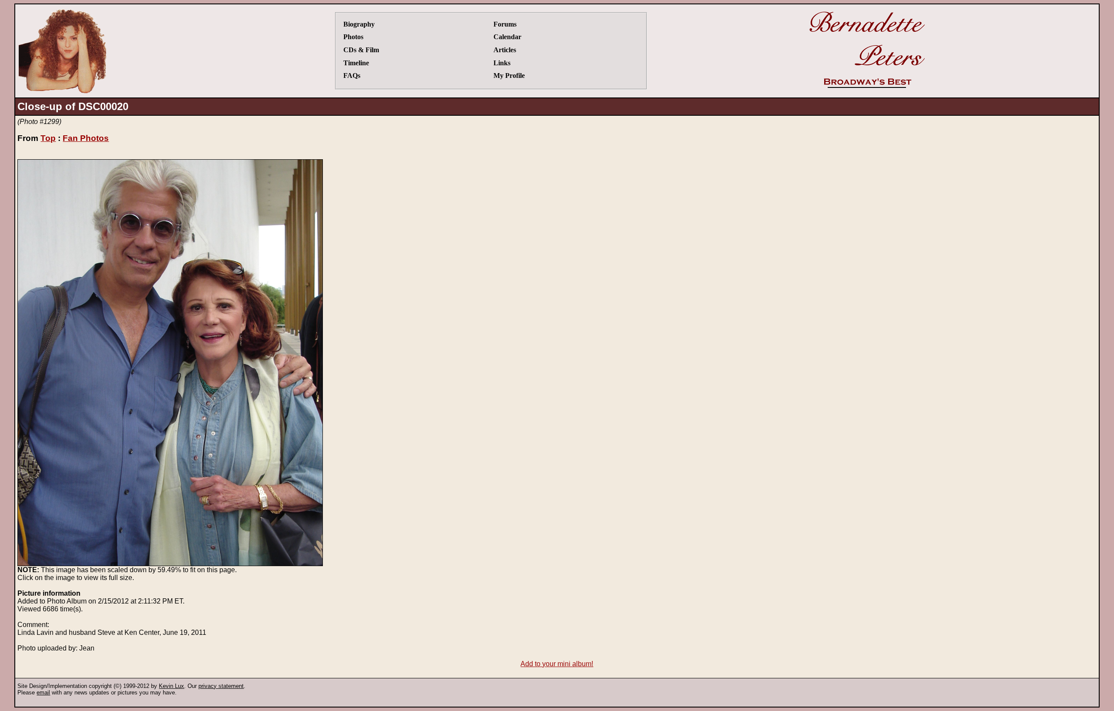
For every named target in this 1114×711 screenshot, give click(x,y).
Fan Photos (86, 138)
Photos (353, 36)
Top (48, 138)
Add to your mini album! (556, 663)
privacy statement (221, 686)
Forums (505, 24)
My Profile (509, 75)
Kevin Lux (171, 686)
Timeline (356, 63)
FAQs (351, 75)
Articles (504, 50)
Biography (359, 24)
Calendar (507, 36)
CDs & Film (361, 50)
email (43, 692)
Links (501, 63)
